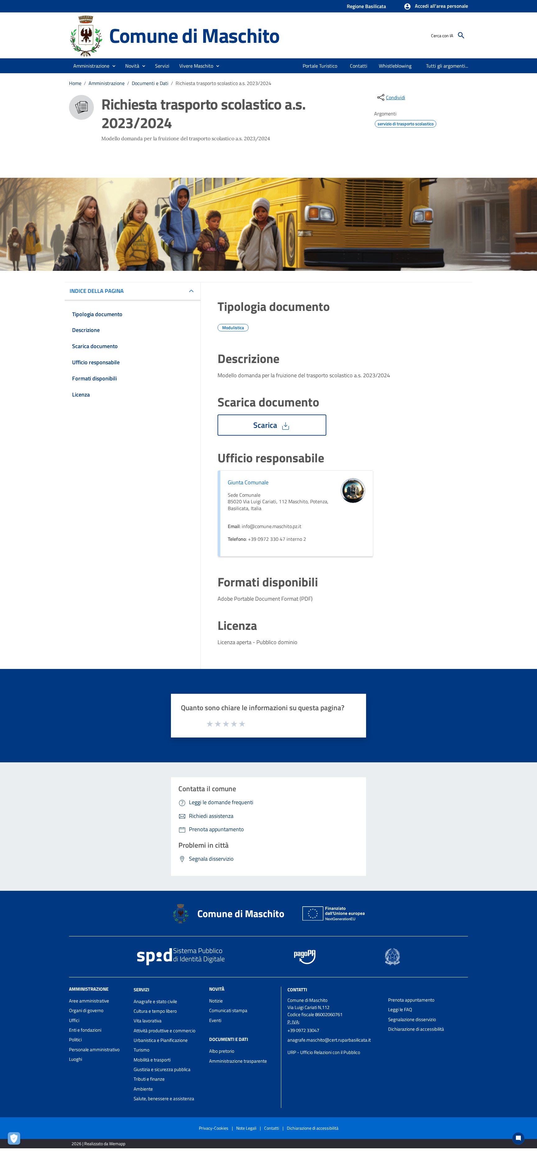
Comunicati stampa (228, 1010)
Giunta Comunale (248, 482)
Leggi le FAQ (400, 1009)
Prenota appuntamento (411, 999)
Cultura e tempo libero (155, 1011)
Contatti (297, 989)
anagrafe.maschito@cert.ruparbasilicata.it (329, 1039)
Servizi (141, 989)
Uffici (74, 1020)
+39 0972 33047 (303, 1030)
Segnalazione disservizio (412, 1019)
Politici (75, 1039)
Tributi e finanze (149, 1079)
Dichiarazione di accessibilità (416, 1029)
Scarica (266, 425)
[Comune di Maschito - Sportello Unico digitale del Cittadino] (86, 35)
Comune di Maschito (194, 35)
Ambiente (143, 1088)
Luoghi (75, 1059)
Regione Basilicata (366, 6)
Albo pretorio (221, 1051)
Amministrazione (107, 83)
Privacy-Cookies (213, 1128)
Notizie (216, 1000)
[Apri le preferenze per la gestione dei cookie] (15, 1140)
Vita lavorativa (148, 1020)
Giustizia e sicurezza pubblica (162, 1069)
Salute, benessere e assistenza (164, 1098)
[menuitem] (320, 65)
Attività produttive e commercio (164, 1030)
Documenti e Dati (150, 83)
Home (75, 83)
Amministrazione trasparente (238, 1061)
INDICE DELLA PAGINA (97, 291)
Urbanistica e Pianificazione (161, 1040)
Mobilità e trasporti (152, 1059)
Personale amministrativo (94, 1049)
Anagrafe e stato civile (155, 1001)
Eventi (215, 1020)
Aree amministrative (89, 1000)
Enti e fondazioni (85, 1030)
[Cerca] (461, 35)
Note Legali (246, 1128)
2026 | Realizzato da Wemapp (98, 1143)
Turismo (141, 1049)
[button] (436, 6)
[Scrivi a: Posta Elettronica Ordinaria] (334, 1046)
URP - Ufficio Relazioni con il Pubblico (323, 1052)
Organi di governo (86, 1010)
